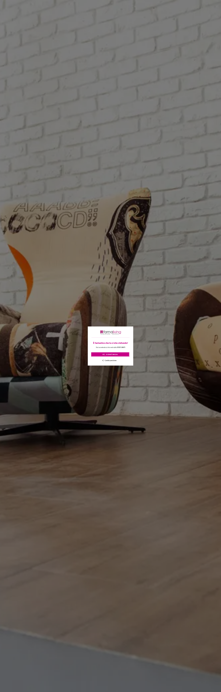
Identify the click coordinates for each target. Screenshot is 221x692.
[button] (111, 360)
